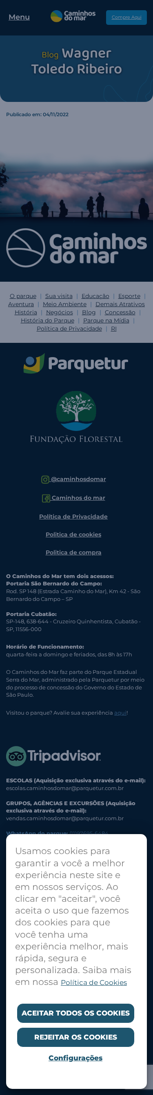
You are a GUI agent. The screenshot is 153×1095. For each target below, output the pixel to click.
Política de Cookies (94, 982)
